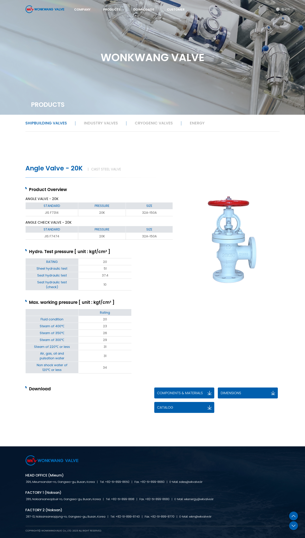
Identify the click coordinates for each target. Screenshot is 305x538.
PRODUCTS (112, 9)
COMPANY (82, 9)
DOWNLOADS (143, 9)
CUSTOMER (176, 9)
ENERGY (197, 123)
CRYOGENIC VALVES (154, 123)
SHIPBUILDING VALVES (46, 123)
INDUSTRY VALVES (101, 123)
